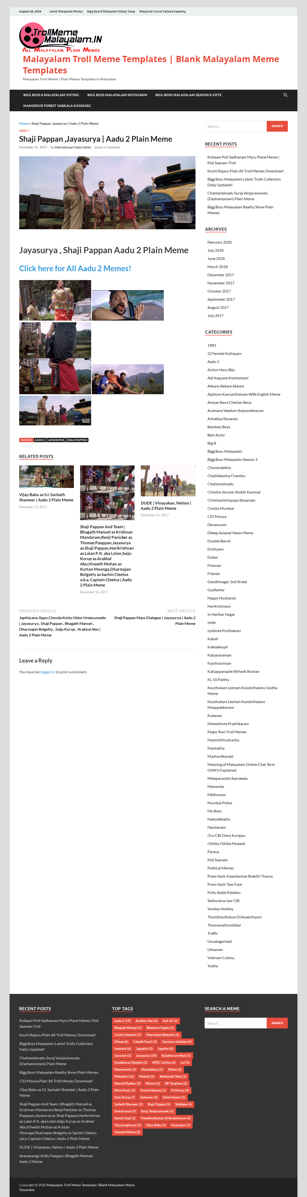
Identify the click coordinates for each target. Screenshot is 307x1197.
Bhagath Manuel (128, 1028)
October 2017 (219, 291)
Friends (213, 573)
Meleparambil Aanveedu (227, 778)
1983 (211, 345)
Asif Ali (170, 1021)
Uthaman (215, 949)
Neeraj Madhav (127, 1083)
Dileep (121, 1042)
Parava (213, 851)
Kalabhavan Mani (176, 1055)
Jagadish (144, 1048)
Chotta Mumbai (220, 508)
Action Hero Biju (221, 369)
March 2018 (217, 266)
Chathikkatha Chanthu (226, 475)
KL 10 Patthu (218, 679)
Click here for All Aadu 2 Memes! (75, 268)
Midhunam (216, 794)
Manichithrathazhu (223, 740)
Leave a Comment (107, 147)
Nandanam (216, 827)
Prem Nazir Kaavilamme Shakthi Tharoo (240, 876)
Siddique (183, 1104)
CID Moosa (216, 516)
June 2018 (216, 258)
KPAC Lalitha (164, 1062)
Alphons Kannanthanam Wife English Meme (243, 394)
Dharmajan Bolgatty (162, 1035)
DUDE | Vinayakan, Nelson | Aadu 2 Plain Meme (166, 505)
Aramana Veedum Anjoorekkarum (235, 410)
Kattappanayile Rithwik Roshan (233, 671)
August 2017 (218, 307)
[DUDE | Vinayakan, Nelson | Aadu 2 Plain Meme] (168, 482)
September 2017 (221, 299)
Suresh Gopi (125, 1118)
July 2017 (215, 315)
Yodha (212, 965)
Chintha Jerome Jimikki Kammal (233, 492)
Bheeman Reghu (160, 1028)
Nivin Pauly (124, 1090)
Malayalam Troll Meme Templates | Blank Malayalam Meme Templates (151, 64)
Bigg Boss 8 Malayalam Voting (51, 95)
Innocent (122, 1048)
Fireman (214, 565)
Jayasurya (56, 440)
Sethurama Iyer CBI (223, 900)
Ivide (211, 622)
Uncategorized (219, 941)
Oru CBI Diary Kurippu (226, 835)
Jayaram (122, 1055)
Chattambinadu (220, 483)
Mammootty (125, 1069)
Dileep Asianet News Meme (230, 532)
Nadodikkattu (218, 819)
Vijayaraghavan (127, 1125)
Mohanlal (124, 1076)
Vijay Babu (156, 1125)
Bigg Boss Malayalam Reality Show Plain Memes (58, 1072)
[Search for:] (246, 126)
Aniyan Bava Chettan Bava (229, 402)
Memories (215, 786)
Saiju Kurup (124, 1097)
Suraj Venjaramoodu (157, 1111)
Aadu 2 (24, 130)
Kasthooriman (219, 663)
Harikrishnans (219, 606)
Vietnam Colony (220, 957)
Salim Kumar (174, 1097)
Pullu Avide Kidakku (224, 892)
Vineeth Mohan (127, 1132)
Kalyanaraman (219, 655)
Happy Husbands (221, 598)
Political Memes (220, 868)
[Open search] (285, 95)
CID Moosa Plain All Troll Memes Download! (56, 1081)
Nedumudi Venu (173, 1076)
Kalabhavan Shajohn (130, 1062)
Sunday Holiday (220, 908)
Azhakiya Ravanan (222, 418)
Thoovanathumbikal (224, 925)
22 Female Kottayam (224, 353)
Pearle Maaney (153, 1090)
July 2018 (215, 250)
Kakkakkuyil (217, 647)
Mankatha (215, 748)
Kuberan (214, 715)
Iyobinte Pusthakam (224, 630)
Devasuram (216, 524)
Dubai (212, 557)
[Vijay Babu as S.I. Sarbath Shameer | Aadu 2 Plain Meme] (46, 478)
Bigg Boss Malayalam (224, 451)
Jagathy (165, 1048)
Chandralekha (219, 467)
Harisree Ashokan (177, 1042)
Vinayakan (180, 1125)
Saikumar (149, 1097)
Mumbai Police (219, 802)
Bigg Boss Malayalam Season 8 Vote (188, 95)
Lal (185, 1062)
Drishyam (215, 549)
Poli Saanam (217, 859)
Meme (175, 1069)
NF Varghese (176, 1083)
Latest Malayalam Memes (66, 11)
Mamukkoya (152, 1069)
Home (23, 123)
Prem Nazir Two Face (224, 884)
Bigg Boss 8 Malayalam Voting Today (111, 11)
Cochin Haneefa (127, 1035)
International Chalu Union (73, 147)
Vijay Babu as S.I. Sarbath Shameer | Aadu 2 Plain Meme (46, 497)
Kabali (212, 638)
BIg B (211, 443)
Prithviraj (180, 1090)
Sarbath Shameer (128, 1104)
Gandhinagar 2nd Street (227, 581)
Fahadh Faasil (145, 1042)
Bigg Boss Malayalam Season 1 (232, 459)
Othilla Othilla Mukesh (226, 843)
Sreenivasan (125, 1111)
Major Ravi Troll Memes (227, 731)
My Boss (214, 811)
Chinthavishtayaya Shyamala (231, 500)
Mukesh (147, 1076)
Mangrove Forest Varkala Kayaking (162, 11)
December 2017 (220, 274)
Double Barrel (218, 541)
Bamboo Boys (218, 426)
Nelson (153, 1083)
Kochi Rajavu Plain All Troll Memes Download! (245, 171)
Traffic (212, 933)
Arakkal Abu (147, 1021)
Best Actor (216, 435)
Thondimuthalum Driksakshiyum (234, 917)
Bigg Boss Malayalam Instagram (117, 95)
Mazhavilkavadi (220, 756)
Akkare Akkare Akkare (225, 386)
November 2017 (220, 283)
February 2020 (219, 242)
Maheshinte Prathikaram (228, 723)
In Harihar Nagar (221, 614)
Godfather (216, 589)
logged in (47, 671)
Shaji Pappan (77, 440)
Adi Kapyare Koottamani (227, 378)
